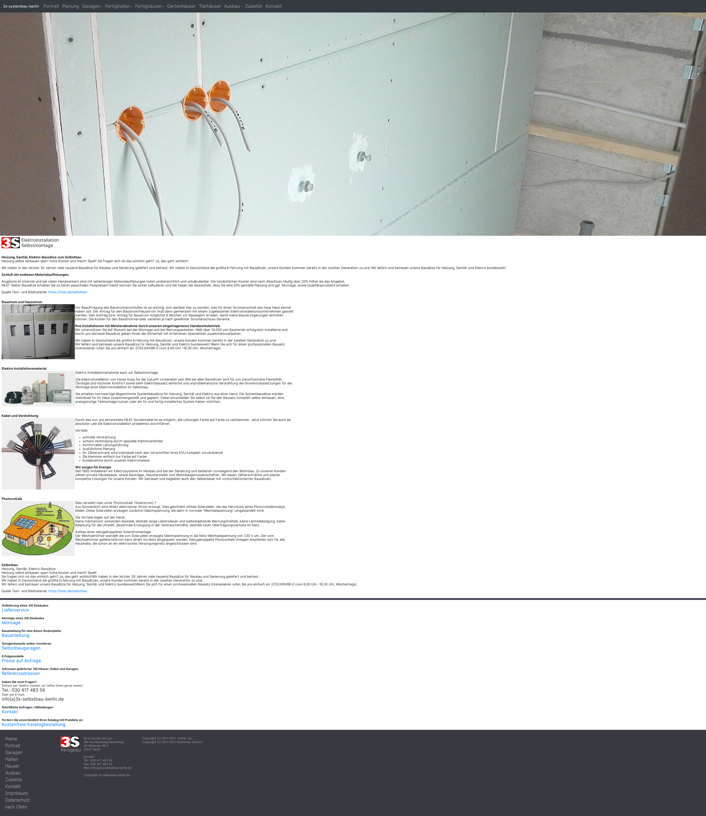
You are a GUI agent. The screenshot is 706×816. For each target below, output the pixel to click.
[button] (92, 6)
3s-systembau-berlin (21, 6)
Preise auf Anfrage (21, 660)
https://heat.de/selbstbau (67, 292)
